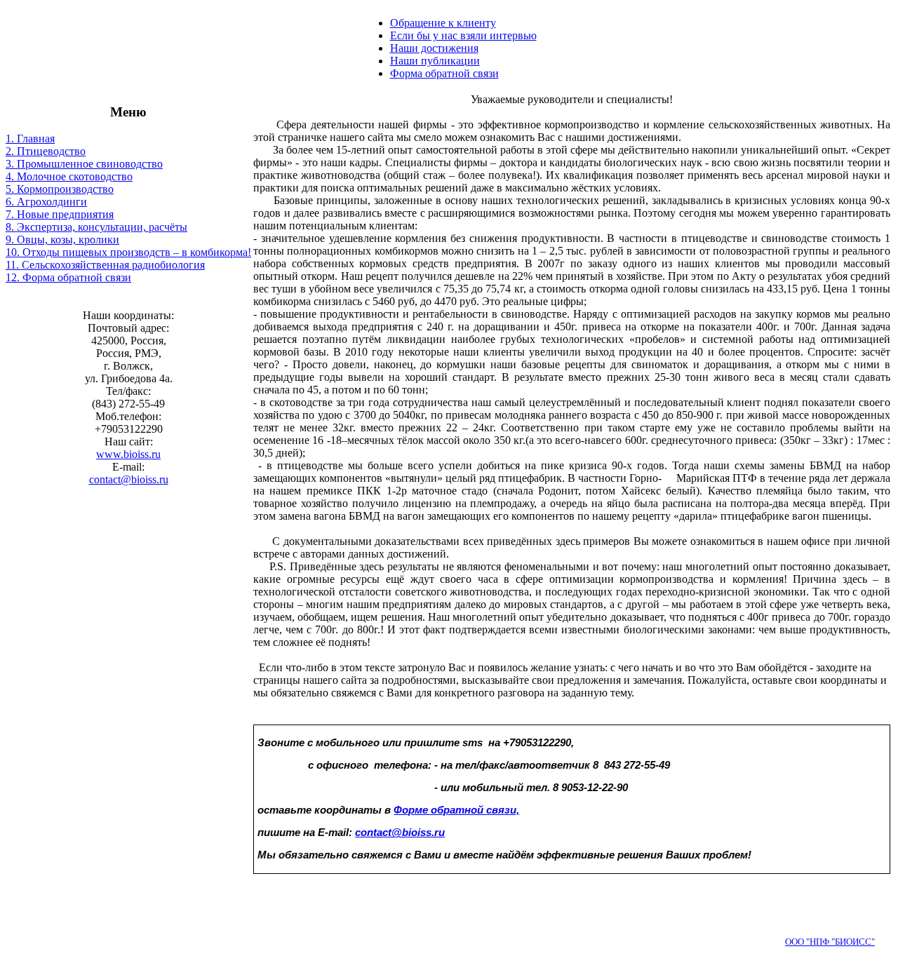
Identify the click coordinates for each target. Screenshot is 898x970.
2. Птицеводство (46, 151)
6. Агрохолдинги (46, 202)
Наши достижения (434, 48)
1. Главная (30, 138)
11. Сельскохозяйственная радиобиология (105, 265)
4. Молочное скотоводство (69, 176)
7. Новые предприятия (60, 214)
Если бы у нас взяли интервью (463, 35)
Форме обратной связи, (456, 810)
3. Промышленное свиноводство (84, 164)
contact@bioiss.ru (128, 479)
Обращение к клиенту (443, 23)
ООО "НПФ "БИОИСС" (830, 941)
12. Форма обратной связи (68, 277)
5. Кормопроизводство (60, 189)
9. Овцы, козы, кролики (62, 239)
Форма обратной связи (444, 73)
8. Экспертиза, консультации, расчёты (96, 227)
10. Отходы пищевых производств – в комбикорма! (128, 252)
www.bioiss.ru (128, 454)
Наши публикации (435, 61)
